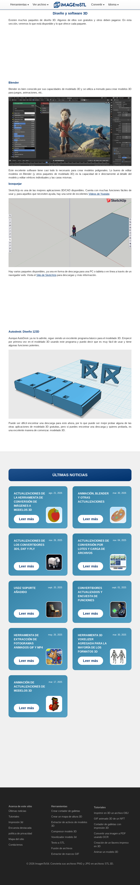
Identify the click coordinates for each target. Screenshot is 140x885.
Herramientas (18, 4)
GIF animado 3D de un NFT (109, 818)
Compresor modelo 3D (64, 831)
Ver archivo (39, 4)
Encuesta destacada (20, 827)
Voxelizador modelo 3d (63, 837)
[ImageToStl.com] (70, 5)
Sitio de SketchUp (46, 275)
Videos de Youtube (99, 193)
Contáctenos (16, 844)
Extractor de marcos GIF (65, 853)
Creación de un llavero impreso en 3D (111, 844)
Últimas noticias (17, 810)
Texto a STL (58, 842)
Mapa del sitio (16, 839)
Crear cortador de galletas (65, 810)
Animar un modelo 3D (106, 851)
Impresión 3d (16, 822)
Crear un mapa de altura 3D (66, 816)
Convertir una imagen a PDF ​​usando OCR (110, 835)
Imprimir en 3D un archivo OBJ (111, 812)
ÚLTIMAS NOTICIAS (70, 475)
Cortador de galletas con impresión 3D (107, 826)
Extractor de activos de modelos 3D (69, 824)
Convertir (96, 4)
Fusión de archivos (61, 848)
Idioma (112, 4)
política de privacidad (20, 833)
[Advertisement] (38, 52)
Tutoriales (14, 816)
